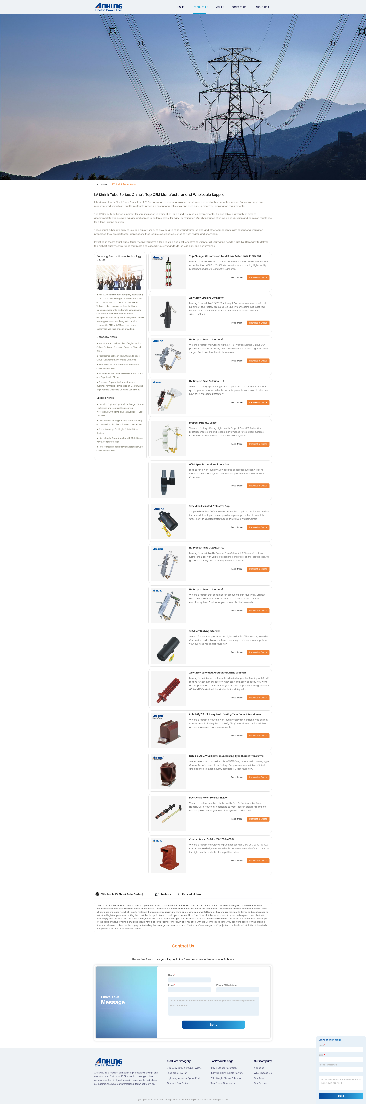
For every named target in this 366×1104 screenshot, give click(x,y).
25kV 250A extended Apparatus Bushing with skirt (217, 673)
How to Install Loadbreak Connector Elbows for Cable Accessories (120, 448)
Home (180, 7)
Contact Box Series (177, 1083)
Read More (236, 277)
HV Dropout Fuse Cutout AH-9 (206, 589)
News (218, 7)
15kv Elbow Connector (222, 1083)
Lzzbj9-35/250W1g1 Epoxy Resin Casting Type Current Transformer (226, 756)
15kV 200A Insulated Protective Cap (209, 506)
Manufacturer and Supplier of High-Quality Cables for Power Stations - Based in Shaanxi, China (119, 347)
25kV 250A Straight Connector (206, 298)
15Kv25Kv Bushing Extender (204, 631)
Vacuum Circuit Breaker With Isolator (183, 1068)
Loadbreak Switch (177, 1073)
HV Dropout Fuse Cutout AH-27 (206, 548)
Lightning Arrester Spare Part (183, 1078)
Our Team (259, 1078)
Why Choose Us (263, 1073)
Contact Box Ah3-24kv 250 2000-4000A (211, 839)
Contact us (238, 7)
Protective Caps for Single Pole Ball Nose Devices (117, 431)
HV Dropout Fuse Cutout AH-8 (206, 339)
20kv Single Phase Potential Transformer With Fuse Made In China (226, 1078)
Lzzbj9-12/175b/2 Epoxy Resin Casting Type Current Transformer (225, 714)
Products (200, 7)
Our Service (260, 1083)
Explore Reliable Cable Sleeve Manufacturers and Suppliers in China (120, 375)
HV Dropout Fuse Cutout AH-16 (206, 381)
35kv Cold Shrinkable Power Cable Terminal (226, 1073)
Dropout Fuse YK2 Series (202, 423)
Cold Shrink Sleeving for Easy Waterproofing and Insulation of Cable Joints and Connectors (119, 422)
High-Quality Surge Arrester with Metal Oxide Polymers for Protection (120, 440)
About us (261, 7)
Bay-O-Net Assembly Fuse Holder (208, 798)
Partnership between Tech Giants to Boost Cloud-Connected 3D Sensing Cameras (118, 357)
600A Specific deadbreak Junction (209, 464)
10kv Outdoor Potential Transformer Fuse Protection (226, 1068)
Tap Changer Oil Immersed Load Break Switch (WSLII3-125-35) (225, 256)
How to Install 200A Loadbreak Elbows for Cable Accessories (118, 366)
